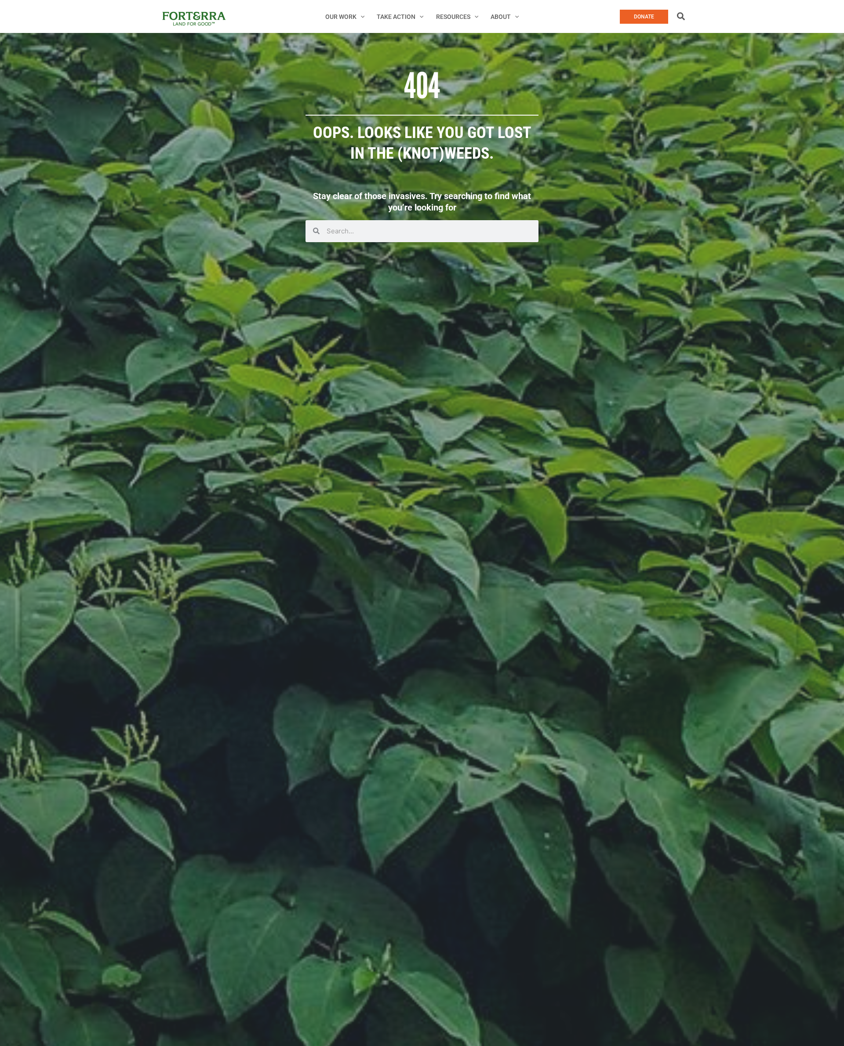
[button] (360, 17)
